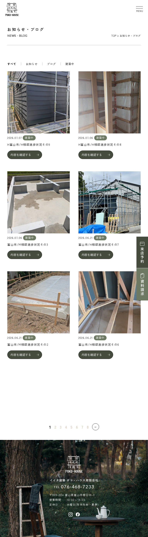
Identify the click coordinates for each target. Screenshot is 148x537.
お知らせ (32, 63)
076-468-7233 (77, 486)
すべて (11, 63)
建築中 (69, 63)
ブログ (51, 63)
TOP (113, 35)
